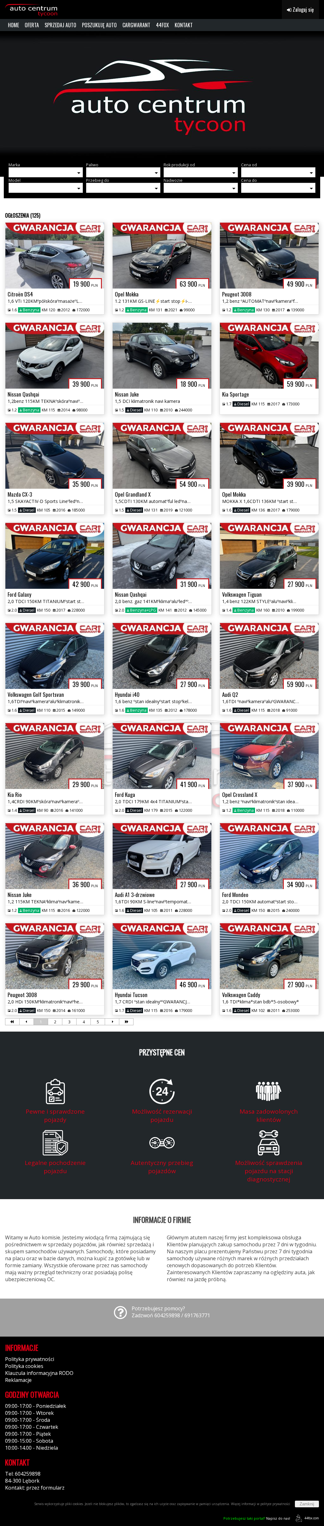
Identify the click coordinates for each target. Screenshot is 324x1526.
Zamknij (307, 1504)
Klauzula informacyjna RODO (39, 1373)
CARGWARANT (136, 25)
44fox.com (311, 1518)
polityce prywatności (275, 1504)
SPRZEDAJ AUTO (60, 25)
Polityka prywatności (29, 1359)
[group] (162, 94)
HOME (13, 25)
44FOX (162, 25)
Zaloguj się (302, 9)
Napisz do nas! (256, 1518)
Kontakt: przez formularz (35, 1487)
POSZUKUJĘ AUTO (99, 25)
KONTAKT (184, 25)
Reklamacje (18, 1380)
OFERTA (32, 25)
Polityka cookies (24, 1366)
